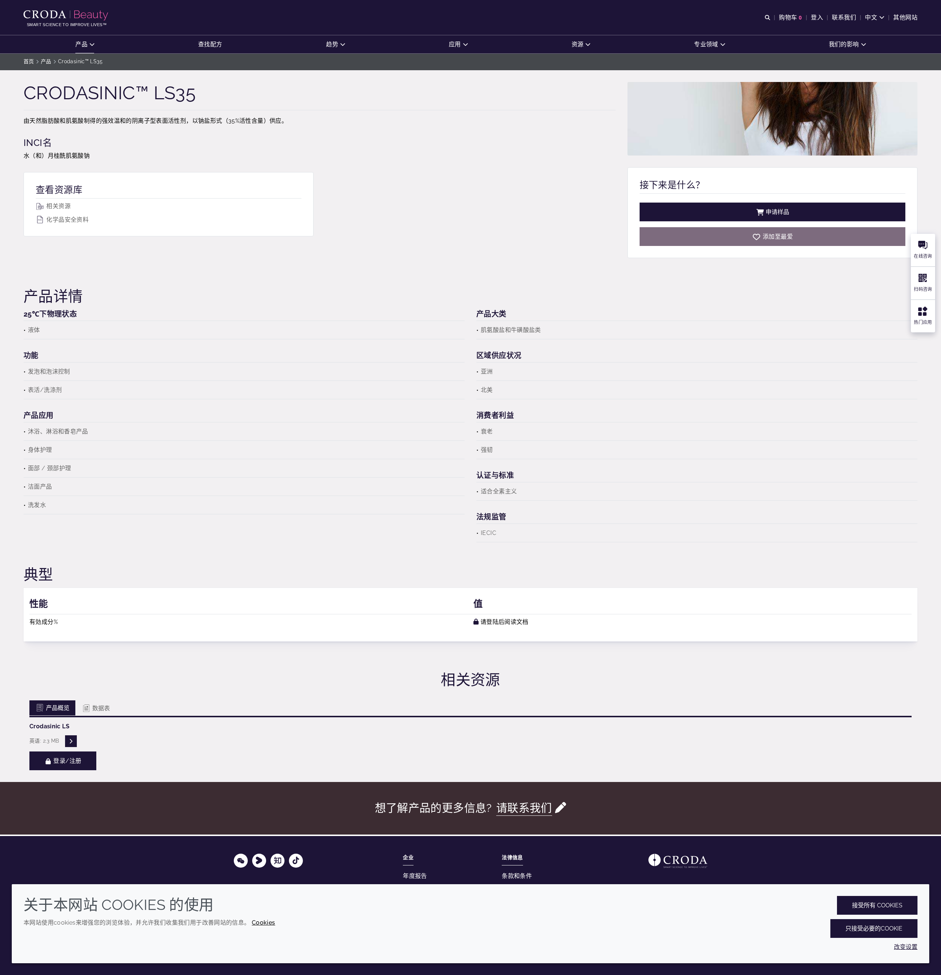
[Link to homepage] (677, 861)
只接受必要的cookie (873, 928)
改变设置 (905, 946)
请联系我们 (524, 807)
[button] (84, 44)
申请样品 (777, 211)
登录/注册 (66, 760)
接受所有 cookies (877, 905)
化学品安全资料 (67, 219)
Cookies (263, 922)
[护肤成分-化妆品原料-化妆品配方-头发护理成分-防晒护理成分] (67, 15)
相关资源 (58, 206)
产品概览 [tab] (56, 707)
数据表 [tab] (100, 708)
